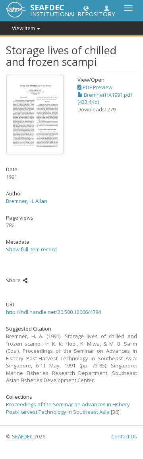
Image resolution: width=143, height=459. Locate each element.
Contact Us (124, 436)
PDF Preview (96, 87)
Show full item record (31, 249)
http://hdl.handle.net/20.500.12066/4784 (53, 312)
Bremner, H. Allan (26, 201)
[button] (86, 7)
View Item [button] (24, 28)
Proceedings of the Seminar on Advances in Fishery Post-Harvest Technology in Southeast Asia (68, 408)
